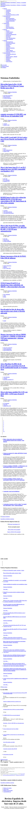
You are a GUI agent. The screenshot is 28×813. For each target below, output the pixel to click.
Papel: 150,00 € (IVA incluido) (14, 531)
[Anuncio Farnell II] (5, 516)
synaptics (5, 378)
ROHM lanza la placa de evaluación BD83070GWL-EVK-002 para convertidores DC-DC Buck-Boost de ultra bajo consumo (13, 200)
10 (3, 431)
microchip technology (8, 95)
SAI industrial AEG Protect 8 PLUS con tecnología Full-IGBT (13, 709)
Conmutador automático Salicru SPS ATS (10, 748)
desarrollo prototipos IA (8, 379)
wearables (5, 210)
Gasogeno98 (23, 773)
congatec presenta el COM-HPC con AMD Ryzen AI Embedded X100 (13, 115)
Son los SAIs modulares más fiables (9, 742)
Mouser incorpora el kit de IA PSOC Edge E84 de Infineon (13, 257)
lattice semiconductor (7, 150)
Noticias (2, 759)
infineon (5, 267)
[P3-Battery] (3, 67)
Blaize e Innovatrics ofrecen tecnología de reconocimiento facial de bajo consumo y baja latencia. (13, 440)
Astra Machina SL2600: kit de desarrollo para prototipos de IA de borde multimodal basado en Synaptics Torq (14, 366)
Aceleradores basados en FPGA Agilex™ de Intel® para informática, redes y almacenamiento (15, 505)
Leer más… (5, 578)
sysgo (4, 295)
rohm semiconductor (7, 211)
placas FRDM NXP (7, 350)
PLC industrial (6, 180)
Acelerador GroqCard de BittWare (11, 491)
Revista (6, 759)
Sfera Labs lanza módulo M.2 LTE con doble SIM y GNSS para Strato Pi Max (14, 394)
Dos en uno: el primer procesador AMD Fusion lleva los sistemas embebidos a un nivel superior (13, 605)
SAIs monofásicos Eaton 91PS (8, 754)
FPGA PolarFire (6, 96)
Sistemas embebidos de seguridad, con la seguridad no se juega (15, 584)
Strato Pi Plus (6, 240)
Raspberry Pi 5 (6, 181)
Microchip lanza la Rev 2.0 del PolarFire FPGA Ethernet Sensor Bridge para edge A (12, 86)
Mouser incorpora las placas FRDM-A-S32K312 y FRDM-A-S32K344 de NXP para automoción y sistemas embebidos (13, 337)
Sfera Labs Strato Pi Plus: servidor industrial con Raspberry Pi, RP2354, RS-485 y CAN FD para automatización (14, 228)
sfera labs (5, 178)
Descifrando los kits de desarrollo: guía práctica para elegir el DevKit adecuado (13, 311)
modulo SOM (6, 151)
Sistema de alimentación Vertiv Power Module (10, 728)
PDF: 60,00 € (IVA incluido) (14, 529)
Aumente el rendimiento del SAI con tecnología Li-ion (12, 701)
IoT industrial (6, 403)
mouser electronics (7, 265)
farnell (4, 320)
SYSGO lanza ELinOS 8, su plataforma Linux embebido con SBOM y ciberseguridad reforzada (13, 285)
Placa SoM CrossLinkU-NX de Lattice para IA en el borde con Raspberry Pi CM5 (14, 139)
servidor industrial (7, 241)
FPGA (4, 148)
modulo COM (6, 125)
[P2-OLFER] (4, 65)
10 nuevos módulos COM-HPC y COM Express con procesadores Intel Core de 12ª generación (15, 466)
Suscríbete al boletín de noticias (7, 518)
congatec (5, 123)
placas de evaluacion (7, 347)
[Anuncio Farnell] (5, 66)
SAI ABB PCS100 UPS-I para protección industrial (11, 715)
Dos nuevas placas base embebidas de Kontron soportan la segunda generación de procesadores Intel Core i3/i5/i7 (14, 655)
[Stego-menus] (4, 687)
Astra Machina (6, 377)
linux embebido (6, 294)
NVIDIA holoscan (7, 98)
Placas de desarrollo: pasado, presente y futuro (12, 573)
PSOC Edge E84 (7, 268)
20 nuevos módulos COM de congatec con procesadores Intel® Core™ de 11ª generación (13, 479)
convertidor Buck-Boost (8, 213)
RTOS (4, 296)
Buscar (2, 1)
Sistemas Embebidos (12, 92)
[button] (5, 8)
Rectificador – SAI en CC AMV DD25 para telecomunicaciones (13, 723)
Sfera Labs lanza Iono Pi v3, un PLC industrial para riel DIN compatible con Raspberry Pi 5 (13, 169)
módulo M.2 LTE (7, 405)
